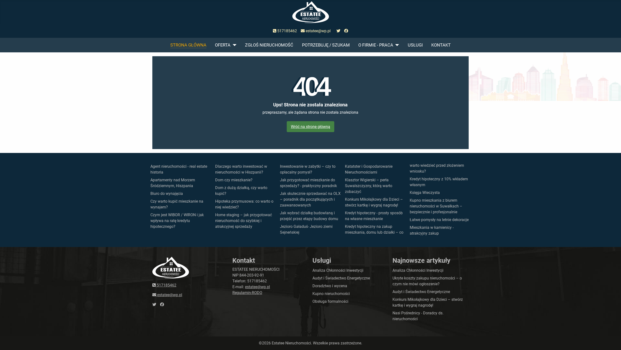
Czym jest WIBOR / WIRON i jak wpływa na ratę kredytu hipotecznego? (177, 221)
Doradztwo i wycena (329, 286)
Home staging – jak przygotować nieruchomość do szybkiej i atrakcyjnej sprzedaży (243, 221)
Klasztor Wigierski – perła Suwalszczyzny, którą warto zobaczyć (368, 186)
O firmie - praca (375, 45)
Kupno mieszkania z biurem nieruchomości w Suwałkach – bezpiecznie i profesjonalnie (436, 206)
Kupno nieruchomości (331, 293)
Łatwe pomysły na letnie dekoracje (439, 219)
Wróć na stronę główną (310, 126)
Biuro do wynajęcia (166, 193)
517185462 (286, 31)
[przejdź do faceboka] (346, 31)
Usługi (415, 45)
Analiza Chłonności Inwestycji (337, 270)
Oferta (222, 45)
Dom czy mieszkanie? (234, 180)
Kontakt (441, 45)
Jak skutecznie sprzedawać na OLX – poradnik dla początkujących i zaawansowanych (310, 199)
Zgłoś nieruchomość (269, 45)
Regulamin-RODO (247, 292)
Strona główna (188, 45)
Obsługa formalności (330, 301)
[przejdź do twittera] (338, 31)
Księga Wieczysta (425, 192)
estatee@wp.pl (318, 31)
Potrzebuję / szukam (326, 45)
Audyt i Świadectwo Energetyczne (341, 278)
